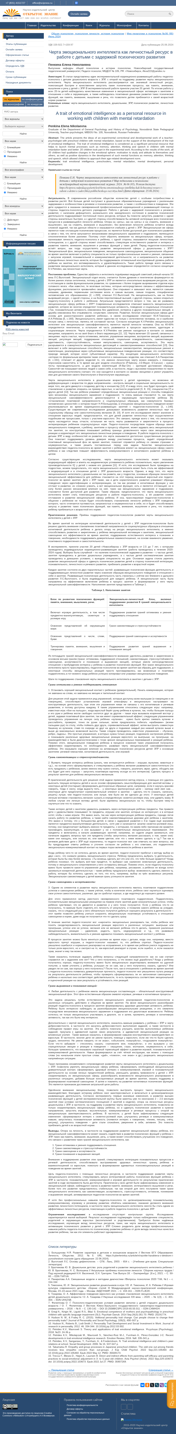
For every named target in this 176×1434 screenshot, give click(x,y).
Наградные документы (18, 82)
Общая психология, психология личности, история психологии (87, 33)
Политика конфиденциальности (82, 1405)
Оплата (10, 71)
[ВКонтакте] (142, 1385)
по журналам (11, 99)
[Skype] (166, 1385)
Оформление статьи (17, 55)
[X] (152, 1385)
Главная (32, 25)
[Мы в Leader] (76, 3)
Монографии (124, 25)
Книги (89, 25)
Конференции (71, 25)
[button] (171, 1394)
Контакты (144, 25)
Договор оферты (15, 60)
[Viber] (162, 1385)
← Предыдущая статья (61, 1370)
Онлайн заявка (79, 13)
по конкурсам (34, 104)
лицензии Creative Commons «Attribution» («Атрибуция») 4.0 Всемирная (28, 1414)
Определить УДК (15, 66)
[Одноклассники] (147, 1385)
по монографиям (14, 104)
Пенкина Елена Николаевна (69, 64)
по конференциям (32, 99)
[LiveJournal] (157, 1385)
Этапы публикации (16, 44)
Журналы (104, 25)
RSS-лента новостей (17, 329)
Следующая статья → (161, 1370)
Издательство (48, 25)
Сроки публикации (16, 77)
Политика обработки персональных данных (88, 1419)
